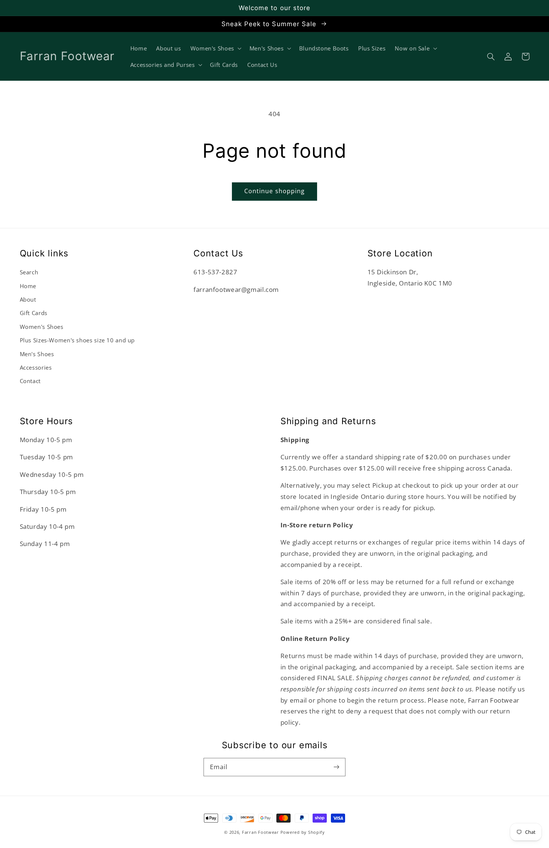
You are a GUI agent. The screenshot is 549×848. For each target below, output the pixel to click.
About (28, 299)
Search (29, 272)
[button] (491, 56)
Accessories (36, 367)
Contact (30, 381)
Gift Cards (33, 313)
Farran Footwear (260, 832)
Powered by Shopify (302, 832)
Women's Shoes (41, 326)
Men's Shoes (37, 354)
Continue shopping (274, 191)
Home (28, 286)
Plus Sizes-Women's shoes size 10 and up (77, 340)
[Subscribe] (336, 766)
